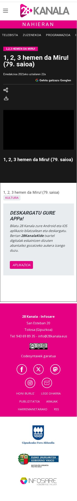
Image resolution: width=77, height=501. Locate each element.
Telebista (10, 35)
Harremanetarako (32, 409)
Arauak (52, 401)
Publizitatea (29, 401)
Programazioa (58, 35)
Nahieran (38, 24)
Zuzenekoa (32, 35)
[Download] (7, 99)
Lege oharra (51, 393)
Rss (56, 409)
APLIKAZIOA (21, 265)
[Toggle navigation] (5, 10)
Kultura (11, 197)
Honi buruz (25, 393)
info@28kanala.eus (52, 336)
